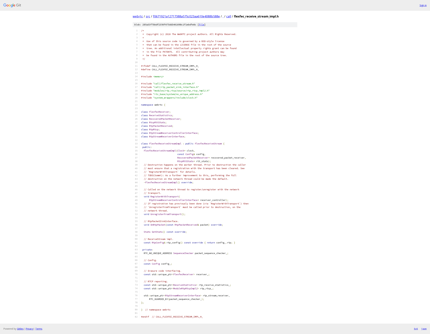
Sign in (423, 5)
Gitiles (20, 328)
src (148, 16)
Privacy (29, 328)
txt (416, 328)
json (424, 328)
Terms (38, 328)
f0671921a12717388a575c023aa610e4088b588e (186, 16)
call (228, 16)
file (201, 24)
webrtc (138, 16)
